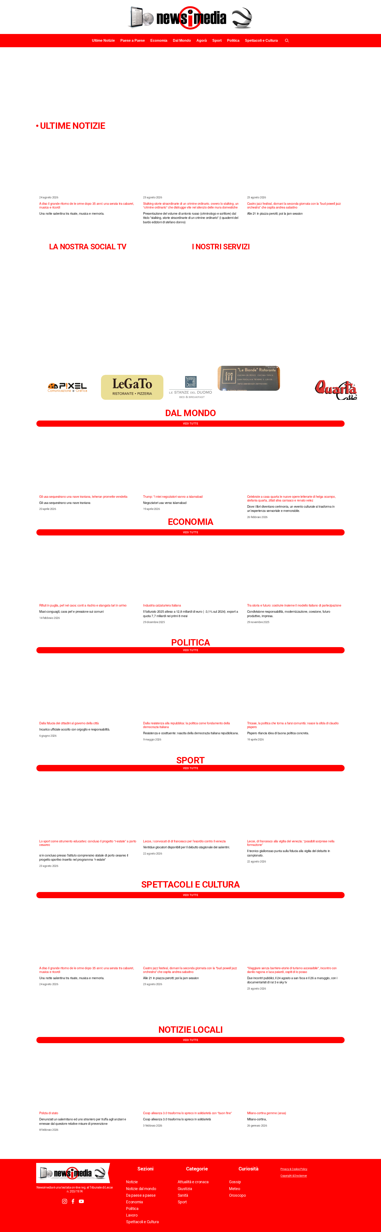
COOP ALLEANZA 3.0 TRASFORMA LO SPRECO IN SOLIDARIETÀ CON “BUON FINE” (187, 1113)
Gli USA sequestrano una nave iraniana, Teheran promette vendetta (83, 496)
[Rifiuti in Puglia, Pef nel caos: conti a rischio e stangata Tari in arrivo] (88, 572)
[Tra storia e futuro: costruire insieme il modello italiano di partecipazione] (296, 572)
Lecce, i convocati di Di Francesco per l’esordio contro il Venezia (184, 841)
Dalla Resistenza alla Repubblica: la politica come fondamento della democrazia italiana (186, 725)
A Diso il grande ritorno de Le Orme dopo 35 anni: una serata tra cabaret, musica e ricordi (86, 205)
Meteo (234, 1189)
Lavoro (131, 1215)
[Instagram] (64, 1201)
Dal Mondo (182, 40)
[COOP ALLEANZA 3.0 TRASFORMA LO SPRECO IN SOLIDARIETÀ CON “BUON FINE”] (192, 1080)
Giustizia (185, 1189)
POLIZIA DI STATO (48, 1113)
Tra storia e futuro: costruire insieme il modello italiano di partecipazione (294, 605)
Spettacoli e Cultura (261, 40)
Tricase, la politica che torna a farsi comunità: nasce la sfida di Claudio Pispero (293, 725)
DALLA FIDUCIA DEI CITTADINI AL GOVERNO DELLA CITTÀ (69, 723)
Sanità (183, 1195)
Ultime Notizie (103, 40)
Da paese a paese (140, 1195)
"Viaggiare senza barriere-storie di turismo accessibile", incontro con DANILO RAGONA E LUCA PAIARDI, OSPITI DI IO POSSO (292, 970)
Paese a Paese (132, 40)
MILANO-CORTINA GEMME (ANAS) (266, 1113)
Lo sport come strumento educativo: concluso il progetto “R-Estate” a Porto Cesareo (87, 843)
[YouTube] (81, 1201)
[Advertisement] (190, 80)
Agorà (201, 40)
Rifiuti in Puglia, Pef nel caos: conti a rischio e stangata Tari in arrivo (83, 605)
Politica (233, 40)
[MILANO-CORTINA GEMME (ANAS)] (296, 1080)
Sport (217, 40)
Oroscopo (237, 1195)
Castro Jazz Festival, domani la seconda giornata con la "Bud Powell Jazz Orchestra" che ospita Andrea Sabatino (294, 205)
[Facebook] (73, 1201)
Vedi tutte (190, 423)
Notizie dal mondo (141, 1189)
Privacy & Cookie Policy (293, 1169)
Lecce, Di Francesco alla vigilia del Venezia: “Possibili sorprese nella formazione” (290, 843)
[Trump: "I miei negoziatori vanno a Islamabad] (192, 463)
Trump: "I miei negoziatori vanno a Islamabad (172, 496)
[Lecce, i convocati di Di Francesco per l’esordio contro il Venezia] (192, 808)
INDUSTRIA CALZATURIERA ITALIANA (162, 605)
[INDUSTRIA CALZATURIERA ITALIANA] (192, 572)
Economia (158, 40)
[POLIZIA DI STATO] (88, 1080)
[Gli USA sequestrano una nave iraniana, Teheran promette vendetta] (88, 463)
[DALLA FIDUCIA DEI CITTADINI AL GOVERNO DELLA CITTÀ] (88, 690)
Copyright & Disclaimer (293, 1175)
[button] (337, 132)
